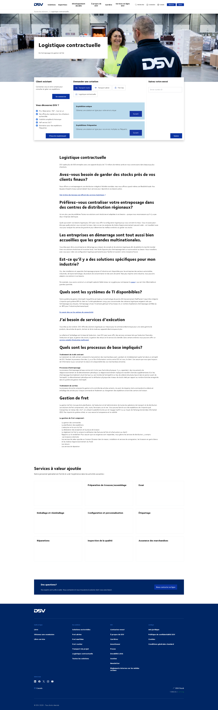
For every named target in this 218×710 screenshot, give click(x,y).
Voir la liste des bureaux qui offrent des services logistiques (81, 195)
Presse (113, 648)
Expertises (62, 5)
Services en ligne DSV (123, 5)
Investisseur (115, 644)
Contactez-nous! (117, 629)
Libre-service (39, 639)
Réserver (171, 5)
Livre (36, 629)
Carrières (114, 639)
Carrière (108, 5)
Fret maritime (78, 639)
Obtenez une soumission (44, 634)
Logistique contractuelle (60, 11)
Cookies (151, 639)
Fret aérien (77, 634)
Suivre (180, 5)
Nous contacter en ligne (165, 587)
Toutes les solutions (41, 11)
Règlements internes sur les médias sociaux (124, 669)
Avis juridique (153, 629)
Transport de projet (80, 648)
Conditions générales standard (161, 644)
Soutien (113, 658)
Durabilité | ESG (116, 653)
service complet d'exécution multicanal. (74, 340)
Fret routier (77, 644)
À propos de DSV (96, 5)
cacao (133, 282)
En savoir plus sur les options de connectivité (76, 312)
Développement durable (78, 5)
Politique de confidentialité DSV (161, 634)
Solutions (52, 5)
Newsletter (115, 663)
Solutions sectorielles (81, 629)
